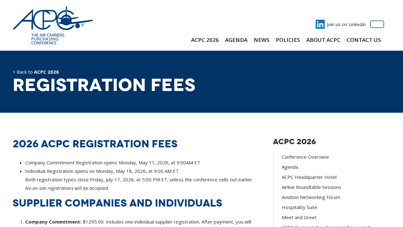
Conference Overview (305, 157)
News (262, 39)
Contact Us (364, 39)
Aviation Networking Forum (311, 197)
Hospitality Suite (299, 207)
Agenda (236, 39)
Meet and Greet (299, 217)
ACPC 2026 (205, 39)
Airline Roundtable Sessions (311, 187)
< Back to (36, 72)
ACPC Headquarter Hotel (309, 177)
